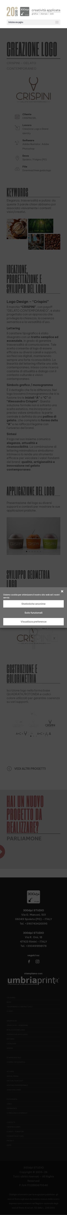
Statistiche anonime (33, 603)
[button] (62, 591)
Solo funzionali (33, 612)
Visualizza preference (34, 621)
